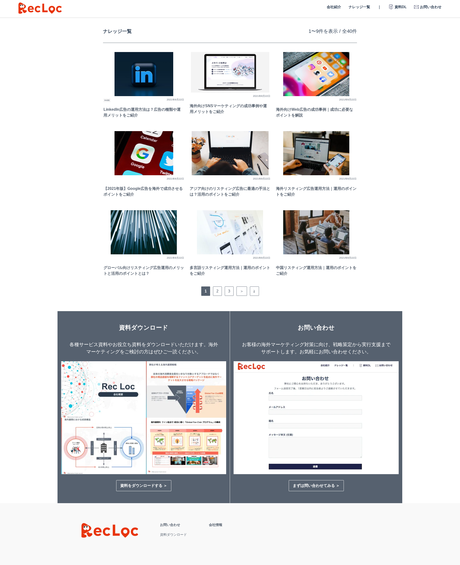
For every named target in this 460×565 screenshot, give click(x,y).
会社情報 (215, 525)
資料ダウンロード (173, 534)
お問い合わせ (170, 525)
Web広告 (106, 100)
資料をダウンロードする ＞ (143, 485)
